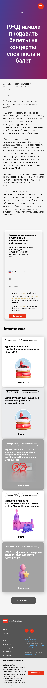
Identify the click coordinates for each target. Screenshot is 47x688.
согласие (23, 293)
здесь (12, 685)
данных (33, 298)
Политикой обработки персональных (25, 297)
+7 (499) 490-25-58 (30, 639)
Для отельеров (7, 655)
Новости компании (20, 84)
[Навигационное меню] (40, 6)
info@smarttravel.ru (30, 654)
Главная (6, 84)
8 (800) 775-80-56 (30, 641)
